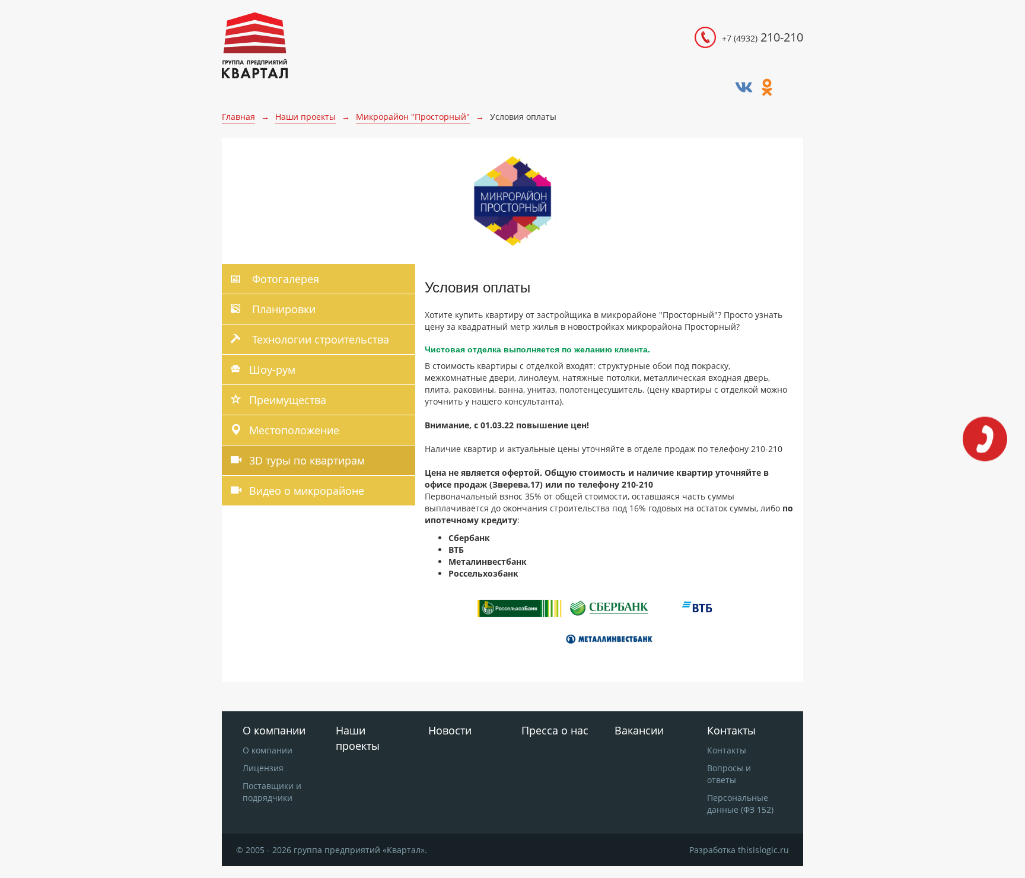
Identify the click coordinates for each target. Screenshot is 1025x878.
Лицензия (263, 768)
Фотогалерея (284, 279)
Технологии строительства (319, 339)
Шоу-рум (272, 369)
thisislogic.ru (763, 849)
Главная (238, 116)
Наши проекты (305, 116)
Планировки (282, 309)
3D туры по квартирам (307, 460)
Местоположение (294, 430)
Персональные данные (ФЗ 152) (740, 803)
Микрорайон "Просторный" (413, 116)
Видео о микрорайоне (306, 490)
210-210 (762, 37)
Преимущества (287, 400)
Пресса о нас (554, 730)
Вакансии (639, 730)
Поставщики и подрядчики (272, 791)
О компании (267, 750)
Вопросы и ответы (729, 773)
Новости (450, 730)
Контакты (726, 750)
